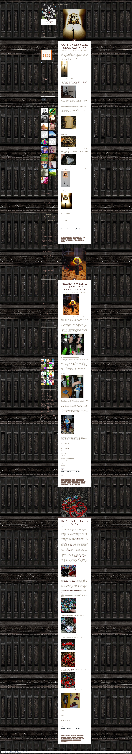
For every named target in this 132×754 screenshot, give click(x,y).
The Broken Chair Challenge (74, 82)
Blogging (51, 390)
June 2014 (43, 321)
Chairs (49, 392)
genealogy (49, 399)
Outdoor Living (43, 407)
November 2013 (44, 338)
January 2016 (44, 280)
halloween (42, 400)
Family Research (46, 397)
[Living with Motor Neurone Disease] (44, 127)
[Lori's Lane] (52, 165)
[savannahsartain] (44, 134)
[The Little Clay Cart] (52, 157)
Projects (52, 408)
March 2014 (44, 328)
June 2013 (43, 351)
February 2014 (44, 331)
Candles (45, 392)
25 (44, 225)
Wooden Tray (46, 419)
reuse (47, 411)
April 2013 (43, 356)
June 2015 (43, 295)
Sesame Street (43, 412)
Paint (47, 407)
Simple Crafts (51, 412)
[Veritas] (44, 111)
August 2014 (44, 316)
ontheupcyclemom (75, 50)
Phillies (44, 408)
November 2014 (44, 308)
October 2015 (44, 285)
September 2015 (45, 288)
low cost (51, 404)
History (45, 400)
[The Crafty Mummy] (44, 165)
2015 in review (44, 199)
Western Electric (64, 741)
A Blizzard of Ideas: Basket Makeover (48, 193)
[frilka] (44, 157)
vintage (42, 419)
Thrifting (47, 414)
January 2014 (44, 333)
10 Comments (84, 292)
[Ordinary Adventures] (44, 180)
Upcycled (43, 417)
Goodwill (52, 399)
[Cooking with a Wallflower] (52, 119)
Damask (75, 237)
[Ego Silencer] (44, 142)
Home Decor (44, 401)
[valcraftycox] (52, 149)
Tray (49, 415)
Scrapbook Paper (51, 411)
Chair (47, 392)
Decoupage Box (51, 395)
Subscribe (43, 99)
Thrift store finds (64, 738)
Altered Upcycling (44, 390)
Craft (44, 393)
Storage (42, 414)
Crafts (43, 33)
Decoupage (45, 395)
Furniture (45, 399)
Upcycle (52, 415)
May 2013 (43, 354)
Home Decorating (49, 401)
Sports (54, 412)
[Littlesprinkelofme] (52, 134)
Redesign (46, 410)
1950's (62, 735)
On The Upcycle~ (48, 22)
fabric (50, 396)
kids (48, 403)
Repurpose (51, 410)
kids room (46, 404)
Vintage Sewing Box (68, 83)
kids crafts (50, 403)
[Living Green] (52, 111)
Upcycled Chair (49, 417)
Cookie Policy (20, 752)
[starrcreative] (44, 149)
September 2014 (45, 313)
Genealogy (44, 36)
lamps (75, 238)
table (44, 414)
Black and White (64, 237)
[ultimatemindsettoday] (44, 119)
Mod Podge (45, 406)
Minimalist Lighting (82, 481)
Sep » (44, 230)
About (43, 47)
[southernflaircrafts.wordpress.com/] (52, 142)
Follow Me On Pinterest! (45, 81)
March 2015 (44, 303)
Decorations (51, 393)
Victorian (52, 418)
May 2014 (43, 323)
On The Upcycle (46, 208)
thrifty (46, 415)
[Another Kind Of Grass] (52, 172)
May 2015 (43, 298)
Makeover (53, 404)
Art (43, 39)
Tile (48, 415)
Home (43, 27)
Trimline (69, 550)
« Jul (41, 230)
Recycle (43, 410)
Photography (45, 41)
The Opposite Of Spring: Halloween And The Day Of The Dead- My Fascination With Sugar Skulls (47, 203)
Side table (47, 412)
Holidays (51, 400)
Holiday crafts (48, 400)
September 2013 (45, 343)
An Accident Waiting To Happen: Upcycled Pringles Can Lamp (74, 286)
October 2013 (44, 341)
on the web (72, 545)
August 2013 (44, 346)
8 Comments (84, 50)
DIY (42, 396)
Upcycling (44, 30)
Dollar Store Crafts (46, 396)
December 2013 (44, 336)
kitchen (49, 404)
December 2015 (44, 283)
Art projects (67, 735)
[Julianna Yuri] (52, 127)
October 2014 (44, 311)
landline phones (81, 735)
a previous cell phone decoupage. (72, 590)
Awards (49, 390)
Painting (42, 408)
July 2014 (43, 318)
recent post (64, 543)
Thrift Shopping (50, 414)
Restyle (43, 411)
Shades (72, 240)
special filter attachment (69, 581)
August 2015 (44, 290)
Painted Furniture (51, 407)
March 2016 (44, 278)
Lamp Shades (70, 238)
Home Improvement (46, 44)
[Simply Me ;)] (44, 172)
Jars (46, 403)
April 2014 (43, 326)
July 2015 (43, 293)
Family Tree (51, 397)
